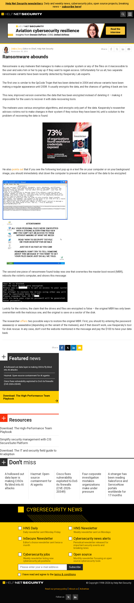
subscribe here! (71, 6)
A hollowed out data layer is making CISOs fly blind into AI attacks (14, 481)
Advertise (84, 589)
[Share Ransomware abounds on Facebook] (111, 49)
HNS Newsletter (85, 528)
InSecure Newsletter (38, 538)
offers (23, 321)
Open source (83, 554)
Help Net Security (122, 583)
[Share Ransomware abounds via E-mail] (129, 49)
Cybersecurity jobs (36, 554)
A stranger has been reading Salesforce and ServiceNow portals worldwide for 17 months (118, 484)
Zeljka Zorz (16, 48)
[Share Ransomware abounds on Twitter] (117, 49)
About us (73, 589)
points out (17, 169)
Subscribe (75, 567)
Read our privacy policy (56, 589)
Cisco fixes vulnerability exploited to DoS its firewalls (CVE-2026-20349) (66, 482)
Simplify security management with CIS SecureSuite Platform (25, 441)
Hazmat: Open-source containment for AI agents (27, 375)
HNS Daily (30, 528)
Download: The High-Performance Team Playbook (26, 397)
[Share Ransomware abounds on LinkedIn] (123, 49)
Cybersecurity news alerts (92, 538)
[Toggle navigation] (130, 14)
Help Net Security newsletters (24, 3)
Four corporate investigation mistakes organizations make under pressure (91, 482)
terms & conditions (65, 574)
